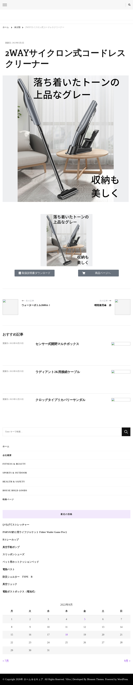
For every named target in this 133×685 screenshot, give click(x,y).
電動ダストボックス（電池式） (20, 591)
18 (66, 634)
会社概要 (7, 455)
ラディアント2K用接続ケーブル (58, 372)
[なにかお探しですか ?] (62, 431)
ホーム (6, 446)
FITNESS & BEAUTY (14, 464)
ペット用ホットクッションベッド (21, 561)
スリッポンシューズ (13, 554)
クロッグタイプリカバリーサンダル (60, 400)
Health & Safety (14, 481)
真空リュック (10, 584)
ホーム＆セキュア (33, 679)
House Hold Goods (15, 490)
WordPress (122, 679)
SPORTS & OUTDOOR (15, 473)
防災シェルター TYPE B (17, 576)
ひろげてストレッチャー (16, 524)
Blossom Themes (95, 679)
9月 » (127, 660)
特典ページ (8, 499)
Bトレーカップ (11, 539)
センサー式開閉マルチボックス (57, 344)
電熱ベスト (9, 569)
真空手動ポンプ (11, 547)
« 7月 (6, 660)
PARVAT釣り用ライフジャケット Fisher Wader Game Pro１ (35, 532)
